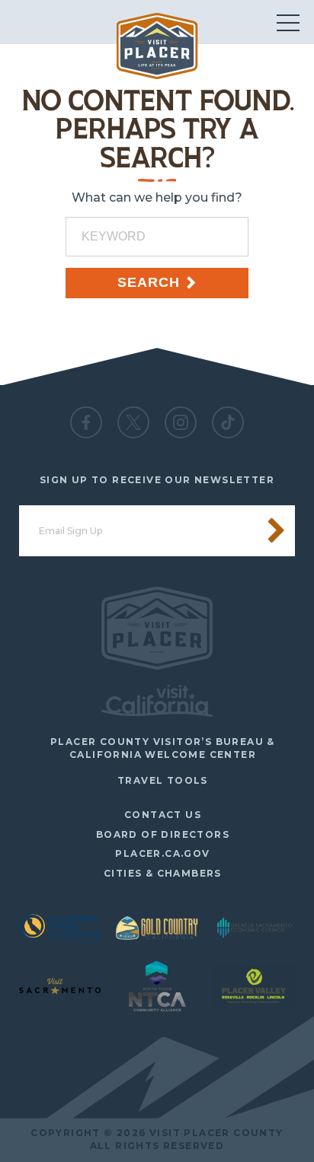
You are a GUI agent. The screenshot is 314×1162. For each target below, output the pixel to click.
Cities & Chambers (163, 873)
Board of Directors (162, 834)
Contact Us (162, 814)
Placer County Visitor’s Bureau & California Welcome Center (162, 748)
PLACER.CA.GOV (162, 853)
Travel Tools (162, 780)
